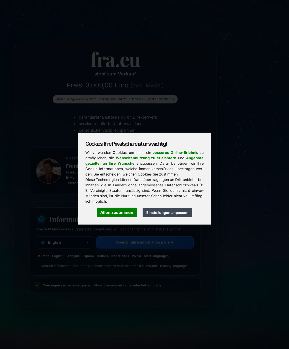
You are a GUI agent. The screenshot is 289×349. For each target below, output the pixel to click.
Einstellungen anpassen (167, 212)
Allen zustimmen (116, 212)
